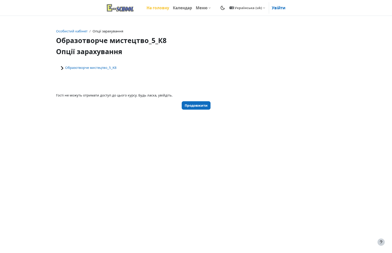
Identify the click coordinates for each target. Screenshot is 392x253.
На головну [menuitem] (158, 7)
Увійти (278, 7)
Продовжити (196, 105)
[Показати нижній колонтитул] (381, 242)
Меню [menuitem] (202, 7)
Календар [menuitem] (182, 7)
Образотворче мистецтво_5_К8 (91, 67)
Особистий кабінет (72, 31)
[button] (247, 8)
